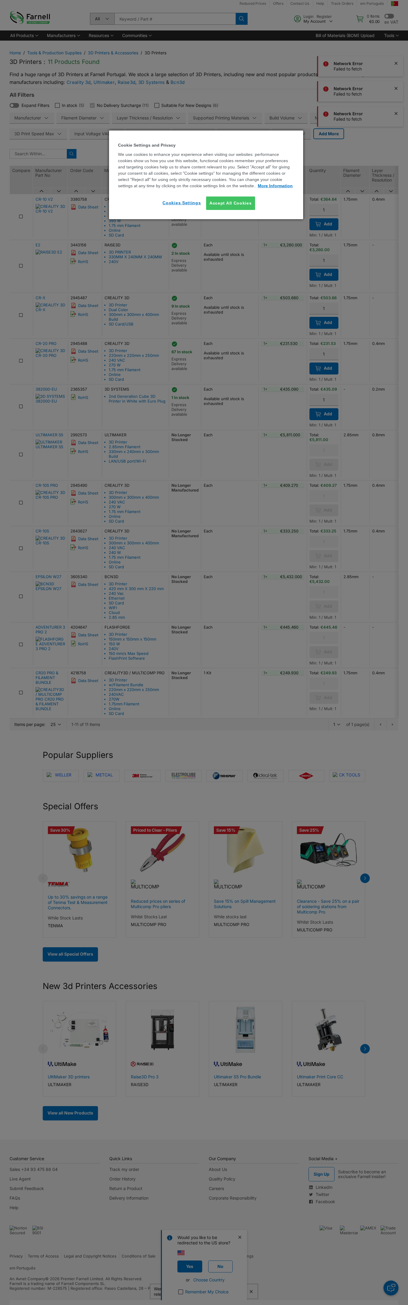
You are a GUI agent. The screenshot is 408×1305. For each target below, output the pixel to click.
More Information (275, 185)
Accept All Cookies (230, 203)
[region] (206, 174)
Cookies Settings (181, 202)
